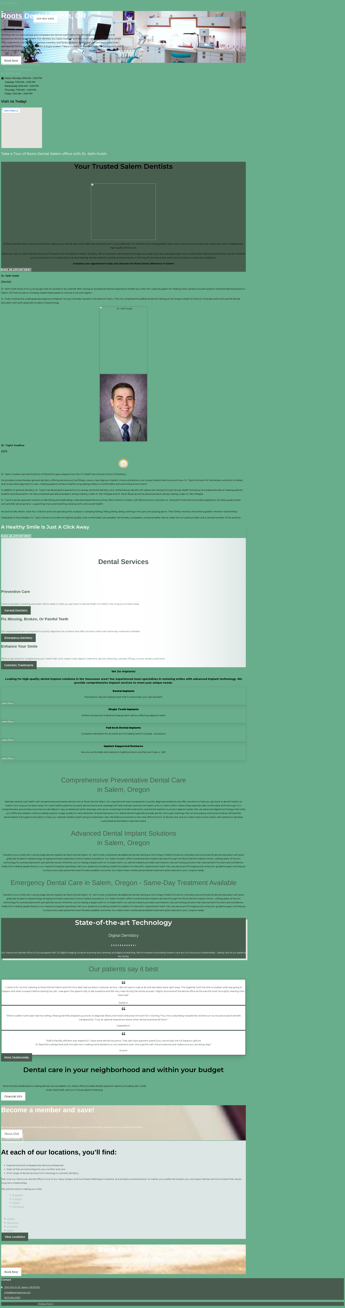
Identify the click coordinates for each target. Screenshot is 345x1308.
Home (6, 18)
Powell (16, 1202)
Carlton (11, 1219)
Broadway (17, 1195)
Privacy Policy (45, 1303)
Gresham (17, 1199)
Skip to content (9, 3)
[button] (123, 999)
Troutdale (12, 1226)
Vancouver (13, 1222)
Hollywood (18, 1206)
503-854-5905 (45, 18)
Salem (10, 1230)
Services (18, 18)
